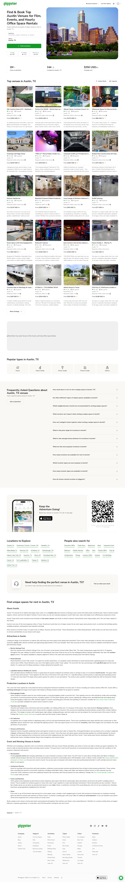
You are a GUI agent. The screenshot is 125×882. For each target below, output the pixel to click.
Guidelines (36, 846)
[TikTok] (98, 826)
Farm (93, 550)
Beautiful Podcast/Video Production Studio (48, 198)
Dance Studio (66, 854)
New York (80, 840)
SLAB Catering (97, 198)
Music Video (51, 860)
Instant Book (102, 81)
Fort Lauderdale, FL (22, 560)
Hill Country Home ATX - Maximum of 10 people (20, 109)
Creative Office (87, 555)
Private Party (51, 857)
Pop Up (111, 550)
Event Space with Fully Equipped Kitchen (20, 243)
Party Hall (95, 852)
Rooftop (94, 843)
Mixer (99, 545)
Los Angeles (81, 837)
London (79, 852)
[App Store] (45, 518)
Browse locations (91, 3)
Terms (43, 877)
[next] (30, 96)
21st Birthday (106, 555)
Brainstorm (91, 545)
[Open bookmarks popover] (30, 88)
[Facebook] (91, 826)
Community (36, 843)
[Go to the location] (20, 96)
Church (64, 852)
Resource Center (38, 849)
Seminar (97, 555)
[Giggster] (10, 4)
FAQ (34, 840)
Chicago (79, 846)
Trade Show (81, 545)
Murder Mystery (78, 550)
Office (88, 550)
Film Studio (65, 846)
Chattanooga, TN (47, 550)
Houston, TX (28, 555)
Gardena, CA (45, 560)
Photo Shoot (51, 840)
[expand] (117, 430)
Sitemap (56, 877)
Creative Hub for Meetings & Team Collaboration (20, 287)
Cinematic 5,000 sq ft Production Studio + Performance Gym (77, 154)
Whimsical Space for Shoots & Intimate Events (105, 109)
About (19, 837)
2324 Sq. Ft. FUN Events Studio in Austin (105, 287)
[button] (121, 878)
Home (64, 840)
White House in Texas (71, 287)
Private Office (102, 550)
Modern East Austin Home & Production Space (105, 154)
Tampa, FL (35, 560)
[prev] (9, 96)
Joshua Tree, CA (12, 565)
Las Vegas (80, 860)
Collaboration (68, 555)
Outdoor (94, 840)
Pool (63, 843)
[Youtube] (102, 826)
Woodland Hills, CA (49, 555)
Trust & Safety (37, 852)
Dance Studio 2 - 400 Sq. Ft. (102, 243)
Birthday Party (52, 849)
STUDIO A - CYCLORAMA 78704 (46, 287)
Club (63, 849)
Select (20, 846)
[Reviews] (106, 826)
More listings (14, 311)
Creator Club (21, 849)
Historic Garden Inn (13, 198)
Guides (20, 843)
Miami (79, 849)
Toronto (79, 857)
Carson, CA (10, 560)
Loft (93, 849)
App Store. (107, 527)
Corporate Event (109, 545)
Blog (19, 840)
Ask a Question (15, 402)
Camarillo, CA (45, 545)
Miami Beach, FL (12, 550)
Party (49, 837)
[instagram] (95, 826)
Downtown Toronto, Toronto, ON (27, 545)
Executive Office (69, 545)
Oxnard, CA (10, 545)
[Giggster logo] (24, 826)
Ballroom (67, 550)
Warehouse (65, 860)
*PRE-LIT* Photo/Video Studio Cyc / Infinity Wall (48, 154)
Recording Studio (67, 857)
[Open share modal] (26, 88)
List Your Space (106, 3)
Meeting (50, 854)
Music (94, 837)
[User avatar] (118, 3)
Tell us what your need (102, 584)
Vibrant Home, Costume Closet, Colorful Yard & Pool (77, 109)
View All (50, 863)
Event (49, 846)
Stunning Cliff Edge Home (16, 154)
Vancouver (80, 854)
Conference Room (97, 846)
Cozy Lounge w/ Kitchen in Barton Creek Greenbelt (77, 198)
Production (51, 843)
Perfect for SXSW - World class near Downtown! (48, 109)
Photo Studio (66, 837)
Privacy (50, 877)
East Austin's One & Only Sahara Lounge (77, 243)
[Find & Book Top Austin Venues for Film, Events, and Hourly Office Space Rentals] (62, 336)
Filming (77, 555)
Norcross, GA (24, 550)
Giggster (9, 813)
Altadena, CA (35, 550)
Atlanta (79, 843)
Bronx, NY (37, 555)
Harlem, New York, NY (14, 555)
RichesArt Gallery (41, 243)
